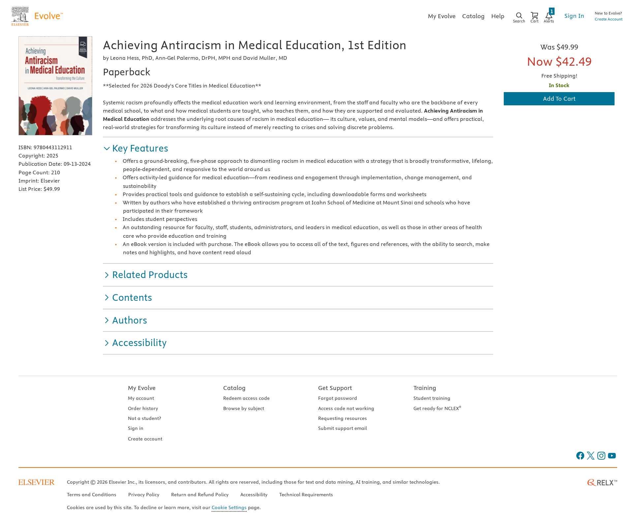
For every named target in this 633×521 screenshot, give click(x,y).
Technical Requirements (306, 495)
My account (141, 398)
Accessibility (253, 495)
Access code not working (346, 408)
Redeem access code (246, 398)
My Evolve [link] (442, 16)
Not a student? (144, 418)
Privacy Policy (143, 495)
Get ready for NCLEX (437, 408)
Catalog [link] (473, 16)
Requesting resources (342, 418)
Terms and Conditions (91, 495)
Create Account (608, 19)
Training (424, 388)
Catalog (234, 388)
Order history (143, 408)
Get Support (335, 388)
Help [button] (497, 16)
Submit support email (342, 428)
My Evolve (142, 388)
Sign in (135, 428)
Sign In (574, 15)
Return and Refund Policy (199, 495)
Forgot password (337, 398)
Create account (145, 439)
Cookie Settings (229, 507)
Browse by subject (243, 408)
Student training (431, 398)
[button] (135, 148)
